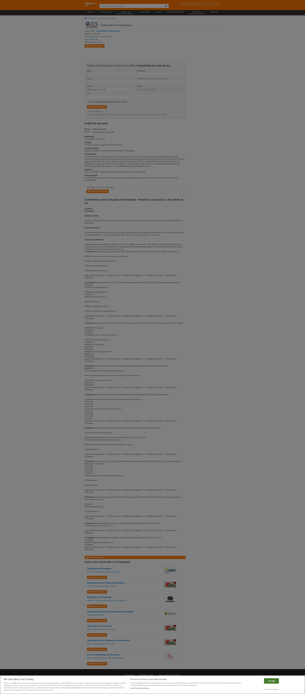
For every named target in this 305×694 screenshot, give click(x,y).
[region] (152, 684)
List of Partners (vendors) (139, 688)
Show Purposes (271, 689)
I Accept (271, 681)
